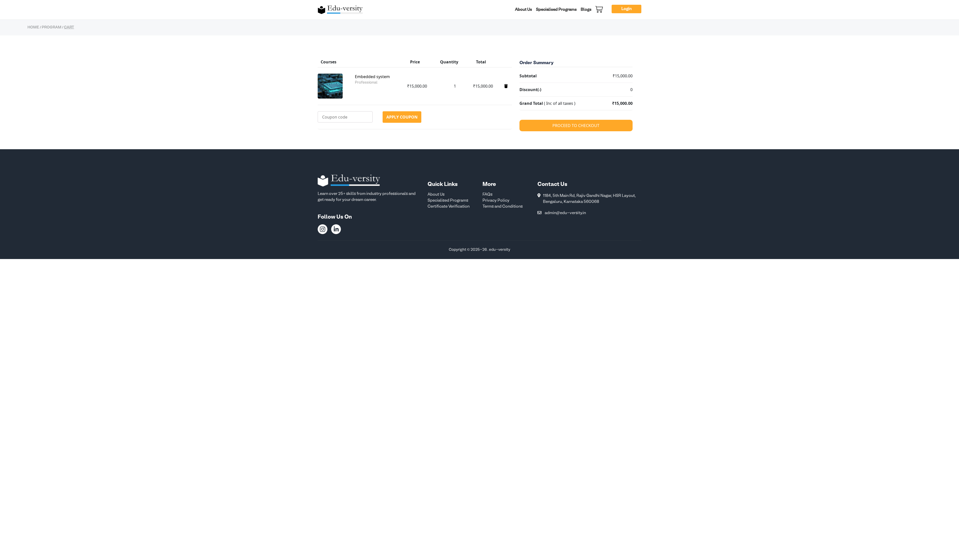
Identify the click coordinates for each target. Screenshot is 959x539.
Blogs (586, 9)
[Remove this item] (506, 86)
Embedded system (372, 76)
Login (626, 9)
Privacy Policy (495, 200)
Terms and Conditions (502, 206)
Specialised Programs (556, 9)
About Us (523, 9)
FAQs (487, 194)
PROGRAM (51, 27)
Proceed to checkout (575, 125)
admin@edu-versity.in (565, 213)
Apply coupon (402, 117)
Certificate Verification (449, 206)
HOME (33, 27)
